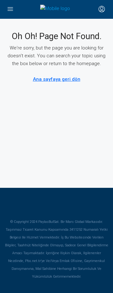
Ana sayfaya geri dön (56, 79)
